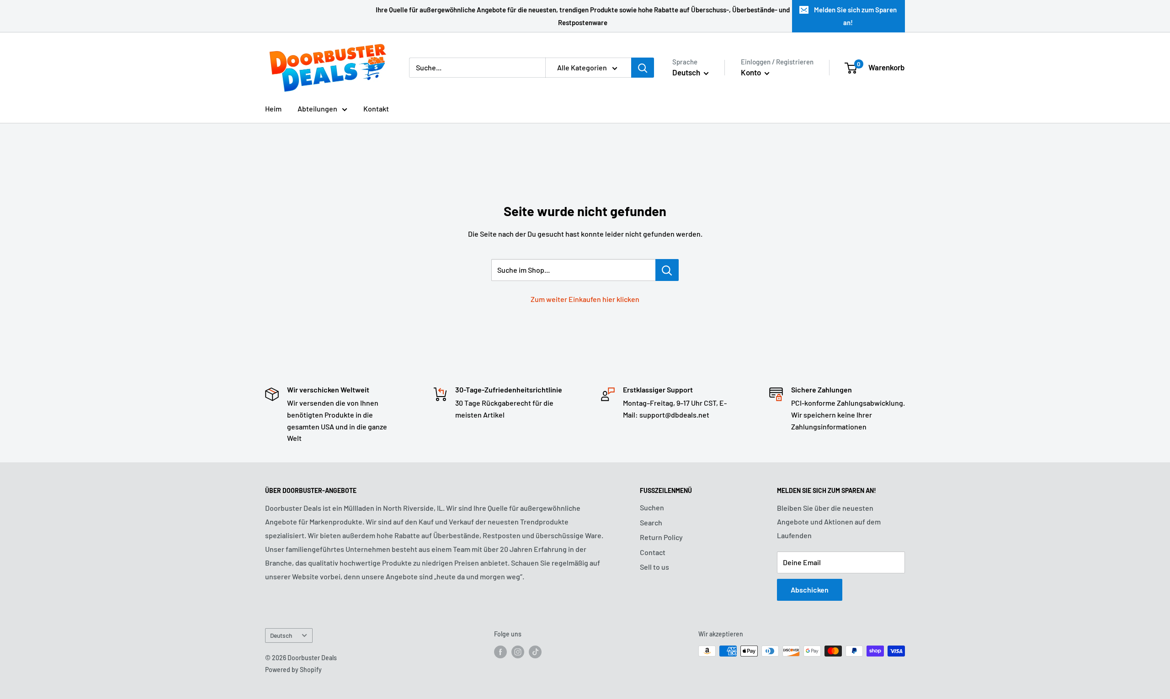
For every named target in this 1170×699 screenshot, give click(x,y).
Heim (273, 108)
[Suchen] (642, 68)
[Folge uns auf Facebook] (500, 652)
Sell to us (654, 566)
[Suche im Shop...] (667, 270)
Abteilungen (317, 108)
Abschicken (810, 589)
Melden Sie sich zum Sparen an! (855, 15)
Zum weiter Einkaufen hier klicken (585, 299)
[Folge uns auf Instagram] (517, 652)
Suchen (652, 507)
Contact (652, 552)
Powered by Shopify (293, 669)
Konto (751, 72)
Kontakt (376, 108)
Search (651, 522)
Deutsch (281, 635)
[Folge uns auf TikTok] (535, 652)
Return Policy (661, 537)
